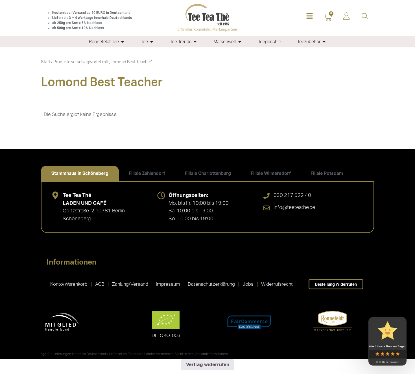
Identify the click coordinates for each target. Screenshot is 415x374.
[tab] (80, 173)
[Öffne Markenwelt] (239, 41)
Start (45, 62)
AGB (99, 284)
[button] (309, 16)
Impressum (168, 284)
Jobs (248, 284)
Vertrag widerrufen (207, 364)
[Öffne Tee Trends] (195, 41)
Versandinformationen (211, 354)
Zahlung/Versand (130, 284)
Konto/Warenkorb (69, 284)
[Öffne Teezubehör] (324, 41)
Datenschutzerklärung (211, 284)
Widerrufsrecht (277, 284)
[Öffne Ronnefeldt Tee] (122, 41)
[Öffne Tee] (151, 41)
